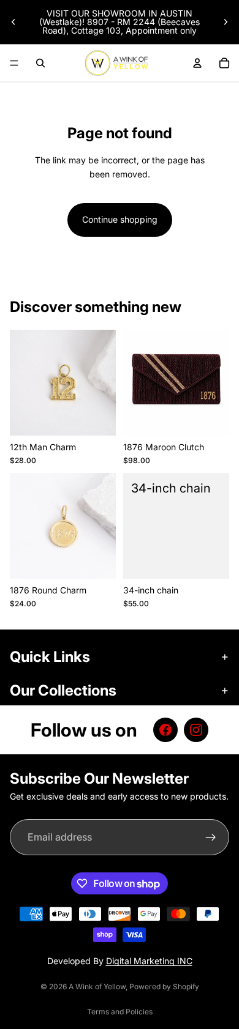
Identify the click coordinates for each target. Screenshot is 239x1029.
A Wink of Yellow (97, 986)
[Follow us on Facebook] (165, 730)
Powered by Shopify (164, 986)
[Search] (40, 63)
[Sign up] (211, 837)
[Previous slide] (13, 22)
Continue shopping (119, 219)
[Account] (197, 63)
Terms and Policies (120, 1011)
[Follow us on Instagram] (196, 730)
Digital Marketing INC (149, 961)
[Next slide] (225, 22)
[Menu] (14, 63)
